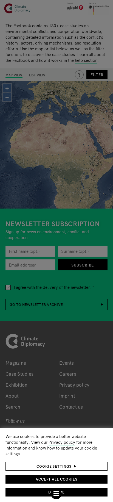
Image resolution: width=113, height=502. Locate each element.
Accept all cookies (56, 479)
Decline (56, 492)
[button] (56, 466)
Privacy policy (62, 442)
